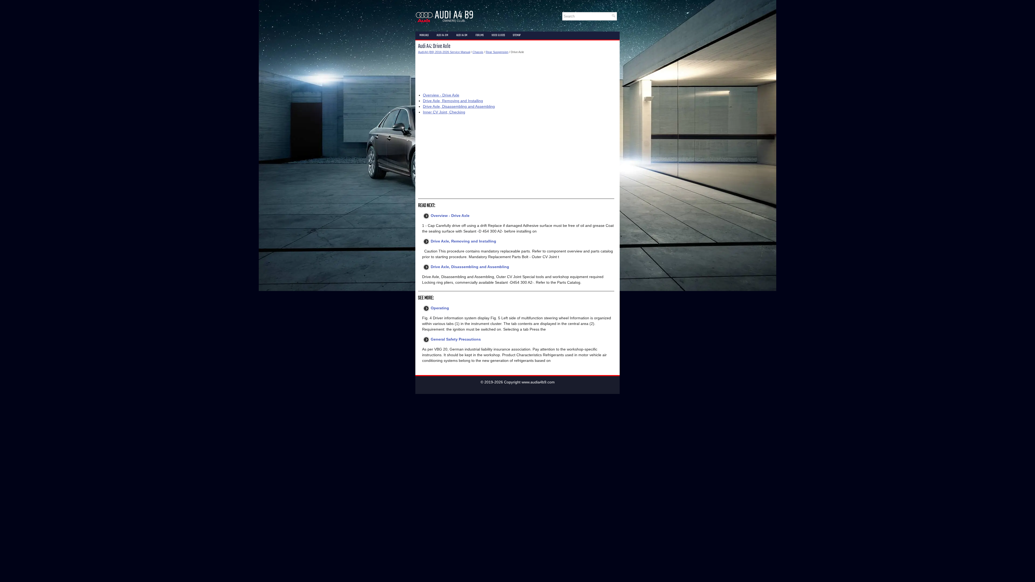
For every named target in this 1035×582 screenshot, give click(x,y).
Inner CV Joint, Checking (444, 112)
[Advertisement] (516, 72)
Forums (479, 35)
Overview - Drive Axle (441, 95)
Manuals (424, 35)
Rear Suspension (497, 52)
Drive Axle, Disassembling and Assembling (459, 106)
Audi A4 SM (461, 35)
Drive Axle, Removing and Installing (453, 101)
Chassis (477, 52)
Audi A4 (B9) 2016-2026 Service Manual (444, 52)
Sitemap (516, 35)
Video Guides (498, 35)
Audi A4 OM (442, 35)
